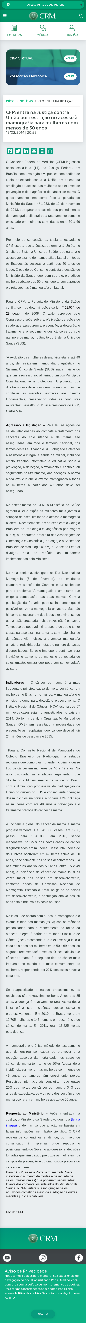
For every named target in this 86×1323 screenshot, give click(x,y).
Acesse (70, 58)
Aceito (43, 1313)
